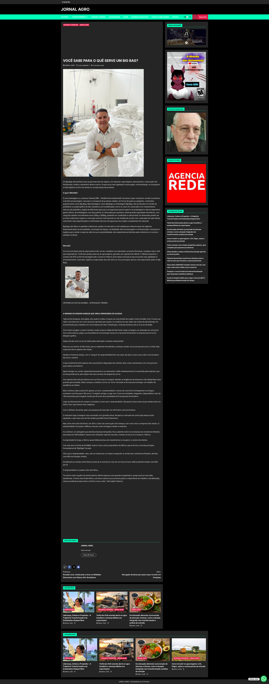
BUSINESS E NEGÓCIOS (139, 17)
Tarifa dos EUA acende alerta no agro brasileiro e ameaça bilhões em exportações (111, 617)
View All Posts (88, 555)
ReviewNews (135, 682)
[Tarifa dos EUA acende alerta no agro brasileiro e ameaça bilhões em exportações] (112, 602)
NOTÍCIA (175, 17)
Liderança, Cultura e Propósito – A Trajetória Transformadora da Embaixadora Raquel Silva (77, 617)
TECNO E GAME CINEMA (160, 17)
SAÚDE (125, 17)
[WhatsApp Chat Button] (264, 679)
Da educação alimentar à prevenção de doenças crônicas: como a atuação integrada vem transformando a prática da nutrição (184, 232)
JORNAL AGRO (75, 9)
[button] (65, 567)
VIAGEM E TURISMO (98, 17)
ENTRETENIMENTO (79, 17)
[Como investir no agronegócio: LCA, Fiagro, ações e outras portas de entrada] (189, 649)
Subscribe (202, 17)
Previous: (82, 574)
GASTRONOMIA (114, 17)
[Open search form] (190, 17)
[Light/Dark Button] (186, 17)
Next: (141, 574)
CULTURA (64, 17)
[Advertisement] (112, 42)
